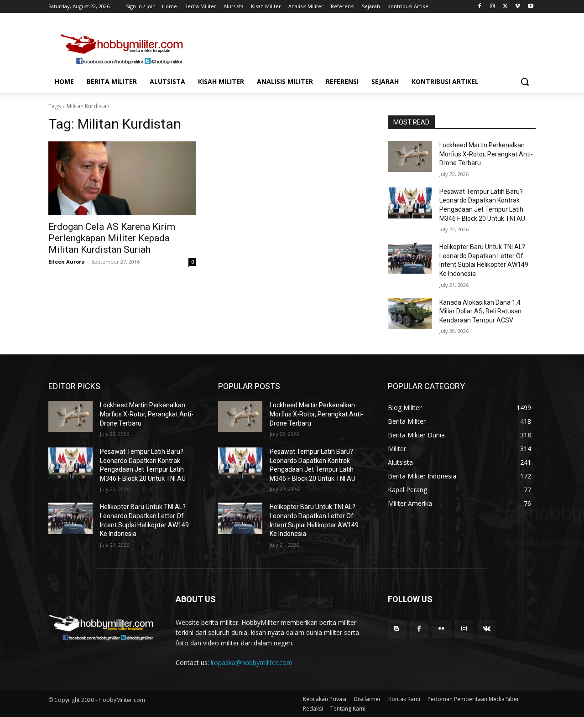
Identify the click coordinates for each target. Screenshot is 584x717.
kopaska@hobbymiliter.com (251, 662)
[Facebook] (479, 6)
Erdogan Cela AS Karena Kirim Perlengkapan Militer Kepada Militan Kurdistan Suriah (111, 238)
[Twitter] (505, 6)
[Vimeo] (517, 6)
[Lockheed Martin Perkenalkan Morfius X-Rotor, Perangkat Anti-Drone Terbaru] (410, 156)
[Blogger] (397, 629)
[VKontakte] (486, 629)
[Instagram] (492, 6)
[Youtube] (530, 6)
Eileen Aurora (66, 261)
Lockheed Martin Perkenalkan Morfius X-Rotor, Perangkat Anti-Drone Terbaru (486, 153)
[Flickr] (441, 629)
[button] (525, 82)
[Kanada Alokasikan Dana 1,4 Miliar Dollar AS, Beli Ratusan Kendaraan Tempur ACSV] (410, 313)
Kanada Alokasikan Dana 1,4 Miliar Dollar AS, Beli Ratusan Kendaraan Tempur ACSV (480, 311)
